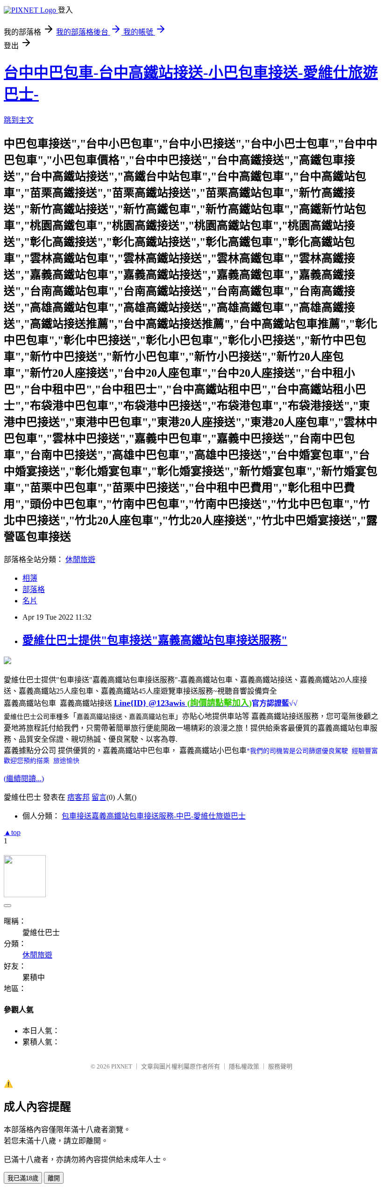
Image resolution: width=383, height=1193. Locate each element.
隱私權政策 (244, 1066)
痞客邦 (78, 797)
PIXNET (121, 1066)
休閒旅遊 (80, 560)
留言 (99, 797)
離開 (54, 1178)
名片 (29, 601)
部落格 (33, 589)
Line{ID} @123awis (183, 703)
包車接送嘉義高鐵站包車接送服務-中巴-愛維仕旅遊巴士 (154, 816)
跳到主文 (19, 120)
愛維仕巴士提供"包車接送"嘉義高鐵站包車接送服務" (154, 640)
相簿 (29, 578)
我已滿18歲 (22, 1178)
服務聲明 (280, 1066)
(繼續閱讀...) (24, 779)
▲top (12, 832)
